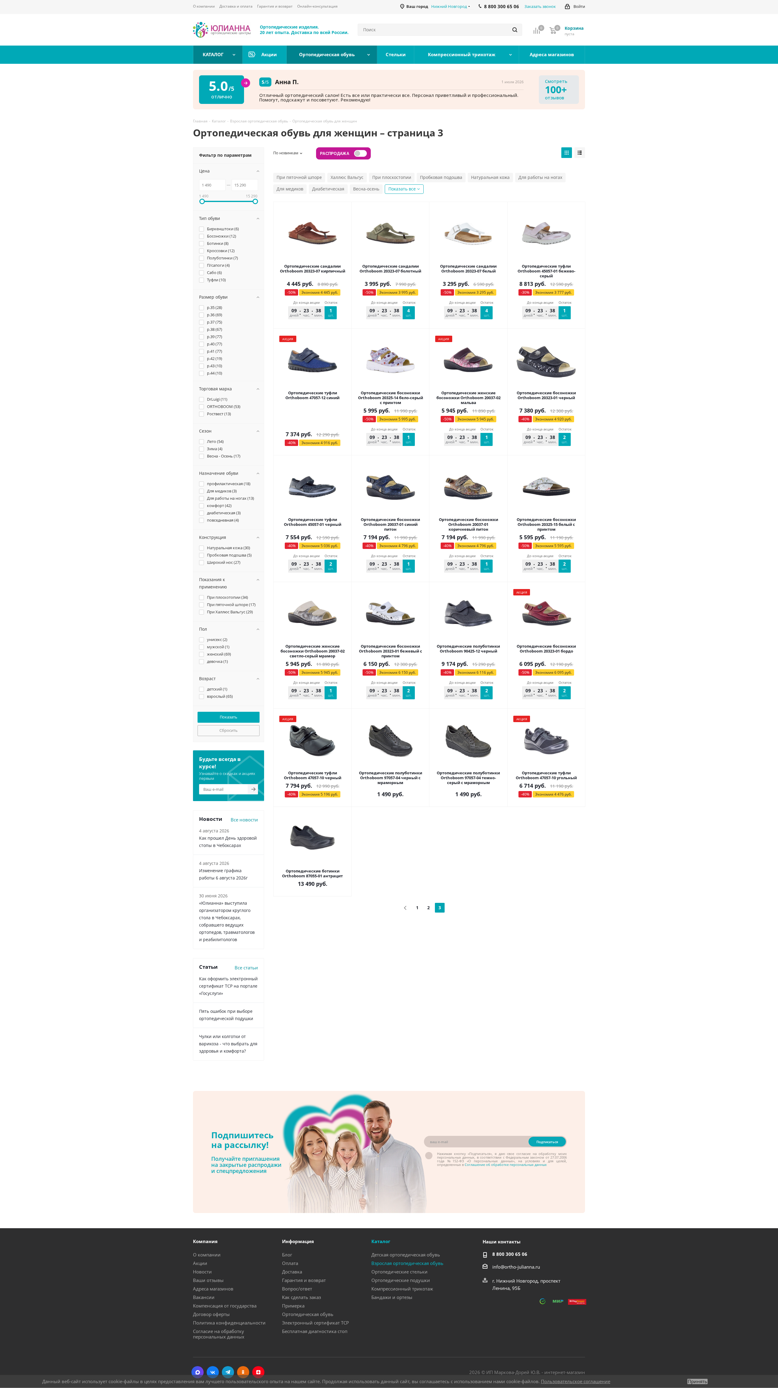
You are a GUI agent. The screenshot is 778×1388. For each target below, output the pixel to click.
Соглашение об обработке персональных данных (506, 1164)
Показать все (402, 189)
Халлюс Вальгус (347, 177)
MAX (197, 1372)
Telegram (228, 1372)
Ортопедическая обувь (307, 1314)
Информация (298, 1241)
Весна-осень (366, 189)
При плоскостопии (391, 177)
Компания (205, 1241)
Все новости (244, 820)
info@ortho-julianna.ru (516, 1267)
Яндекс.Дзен (258, 1372)
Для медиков (290, 189)
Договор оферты (211, 1314)
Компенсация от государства (224, 1306)
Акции (200, 1263)
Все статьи (246, 968)
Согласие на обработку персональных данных (218, 1334)
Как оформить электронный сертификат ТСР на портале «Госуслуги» (228, 986)
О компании (207, 1255)
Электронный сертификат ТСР (315, 1323)
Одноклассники (243, 1372)
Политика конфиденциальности (229, 1323)
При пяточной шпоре (299, 177)
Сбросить (228, 730)
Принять (697, 1381)
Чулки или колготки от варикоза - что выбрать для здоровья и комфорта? (228, 1043)
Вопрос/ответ (297, 1289)
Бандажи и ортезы (391, 1297)
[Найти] (515, 30)
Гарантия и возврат (304, 1280)
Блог (287, 1255)
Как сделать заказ (301, 1297)
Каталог (380, 1241)
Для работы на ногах (540, 177)
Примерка (293, 1306)
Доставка (292, 1272)
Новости (202, 1272)
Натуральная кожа (490, 177)
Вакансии (204, 1297)
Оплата (290, 1263)
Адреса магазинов (213, 1289)
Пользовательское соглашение (575, 1381)
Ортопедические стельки (399, 1272)
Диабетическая (328, 189)
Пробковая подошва (441, 177)
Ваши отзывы (208, 1280)
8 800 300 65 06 (509, 1254)
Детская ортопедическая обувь (405, 1255)
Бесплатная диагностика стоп (314, 1331)
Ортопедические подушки (400, 1280)
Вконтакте (213, 1372)
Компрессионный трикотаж (402, 1289)
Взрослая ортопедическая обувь (407, 1263)
